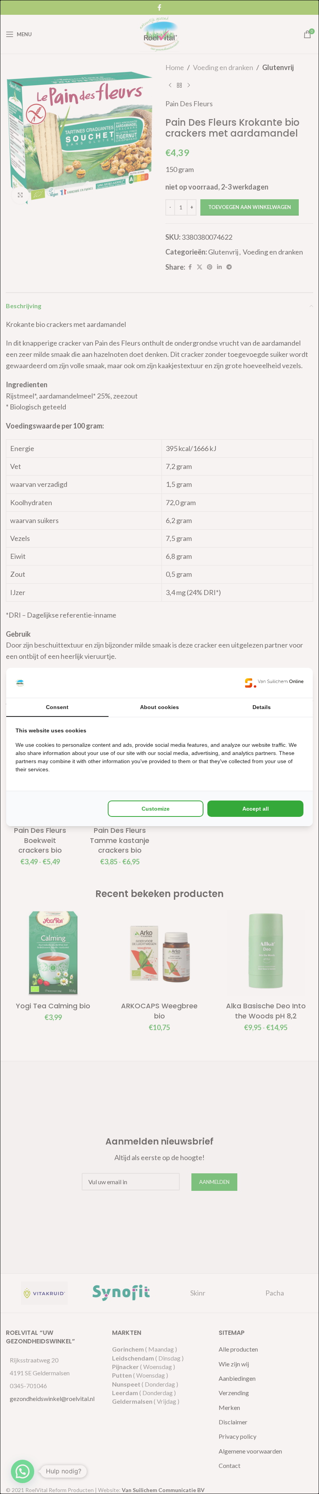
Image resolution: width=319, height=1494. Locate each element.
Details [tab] (261, 707)
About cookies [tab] (159, 707)
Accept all (255, 809)
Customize (156, 809)
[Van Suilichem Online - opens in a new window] (274, 682)
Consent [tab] (57, 707)
